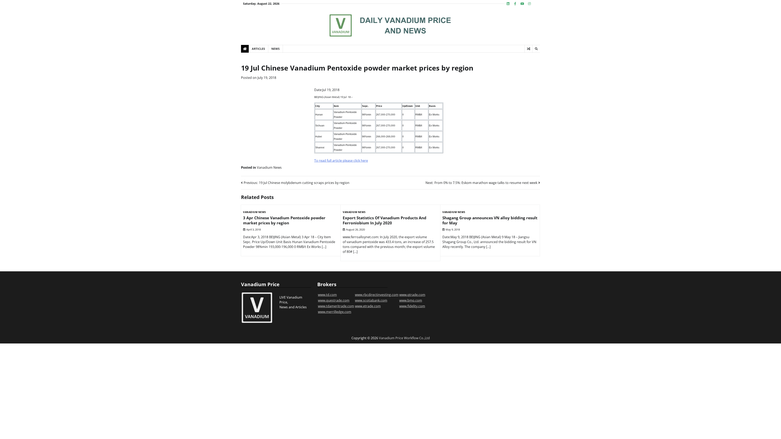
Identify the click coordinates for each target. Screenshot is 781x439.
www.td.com (327, 294)
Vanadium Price (391, 338)
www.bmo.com (410, 300)
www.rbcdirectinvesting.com (376, 294)
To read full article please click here (341, 160)
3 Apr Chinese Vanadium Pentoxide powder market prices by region (284, 220)
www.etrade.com (368, 306)
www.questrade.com (333, 300)
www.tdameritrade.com (336, 306)
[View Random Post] (528, 49)
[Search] (536, 49)
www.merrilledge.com (334, 312)
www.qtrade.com (412, 294)
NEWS (275, 49)
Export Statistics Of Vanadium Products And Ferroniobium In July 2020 (384, 220)
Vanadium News (269, 167)
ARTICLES (258, 49)
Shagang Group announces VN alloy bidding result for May (489, 220)
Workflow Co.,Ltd (417, 338)
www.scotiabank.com (371, 300)
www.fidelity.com (412, 306)
